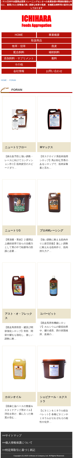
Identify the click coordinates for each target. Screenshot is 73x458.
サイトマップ (13, 435)
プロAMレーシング (51, 230)
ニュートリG (13, 230)
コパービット (48, 313)
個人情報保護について (18, 442)
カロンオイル (13, 397)
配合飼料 (18, 52)
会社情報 (18, 71)
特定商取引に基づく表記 (20, 449)
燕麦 (54, 46)
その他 (19, 64)
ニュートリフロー (16, 147)
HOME (19, 34)
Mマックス (46, 147)
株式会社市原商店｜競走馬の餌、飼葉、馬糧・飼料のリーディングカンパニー (36, 21)
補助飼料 (54, 52)
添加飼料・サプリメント (19, 58)
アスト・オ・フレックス (18, 316)
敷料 (54, 58)
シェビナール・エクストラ (53, 399)
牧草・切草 (19, 46)
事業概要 (54, 34)
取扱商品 (36, 40)
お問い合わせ (54, 71)
